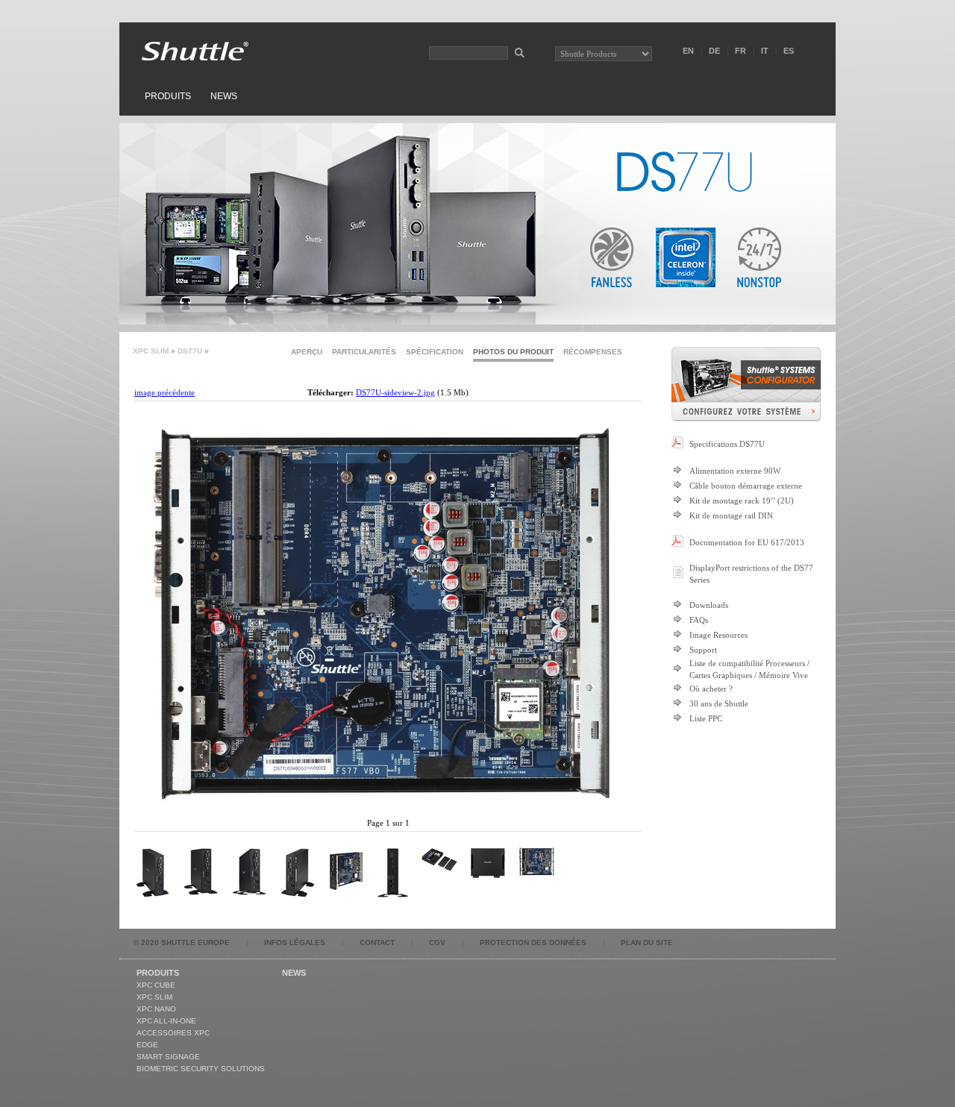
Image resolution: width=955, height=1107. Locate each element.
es (788, 50)
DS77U (190, 351)
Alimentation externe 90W (734, 470)
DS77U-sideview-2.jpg (395, 392)
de (714, 50)
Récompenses (592, 352)
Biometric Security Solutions (201, 1068)
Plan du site (647, 942)
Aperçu (306, 352)
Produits (168, 96)
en (688, 50)
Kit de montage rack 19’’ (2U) (741, 500)
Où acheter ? (711, 688)
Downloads (708, 604)
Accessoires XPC (173, 1033)
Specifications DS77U (727, 443)
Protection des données (533, 942)
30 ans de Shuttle (718, 703)
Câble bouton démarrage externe (745, 485)
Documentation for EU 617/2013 (746, 542)
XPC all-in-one (166, 1021)
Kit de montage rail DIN (731, 515)
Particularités (364, 352)
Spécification (434, 352)
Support (703, 649)
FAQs (698, 619)
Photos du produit (513, 352)
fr (740, 50)
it (764, 50)
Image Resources (718, 634)
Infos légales (294, 942)
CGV (437, 942)
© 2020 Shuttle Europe (182, 942)
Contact (377, 942)
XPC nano (156, 1009)
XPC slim (151, 351)
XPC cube (156, 985)
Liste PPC (705, 718)
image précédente (164, 392)
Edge (147, 1045)
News (223, 96)
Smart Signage (168, 1057)
